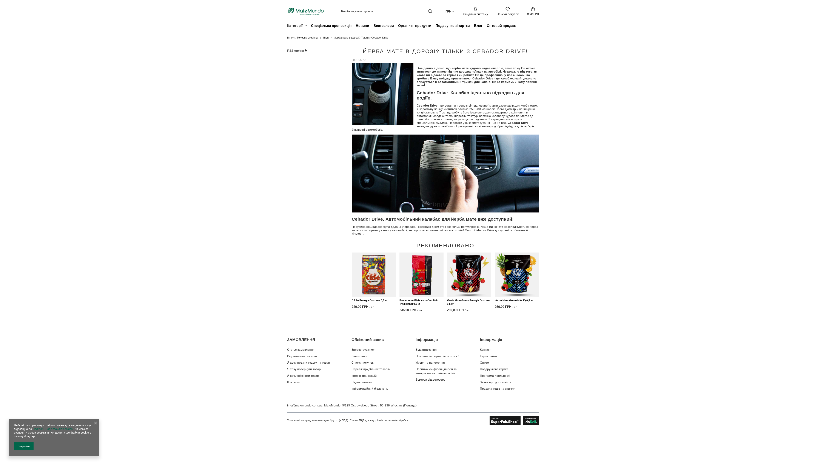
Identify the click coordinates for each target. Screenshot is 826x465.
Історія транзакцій (364, 375)
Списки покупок (362, 362)
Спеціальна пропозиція (331, 26)
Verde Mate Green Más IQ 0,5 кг (514, 300)
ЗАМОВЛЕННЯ (301, 340)
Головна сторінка (307, 37)
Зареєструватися (363, 349)
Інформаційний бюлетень (369, 388)
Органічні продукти (414, 26)
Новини (362, 26)
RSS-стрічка (296, 50)
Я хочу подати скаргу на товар (308, 362)
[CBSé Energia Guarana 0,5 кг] (374, 275)
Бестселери (383, 26)
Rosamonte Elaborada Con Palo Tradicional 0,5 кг (418, 302)
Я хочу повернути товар (304, 369)
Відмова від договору (430, 379)
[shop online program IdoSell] (514, 420)
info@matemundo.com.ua (304, 405)
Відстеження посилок (302, 356)
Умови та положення (430, 362)
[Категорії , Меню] (307, 26)
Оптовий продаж (501, 26)
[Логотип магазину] (306, 11)
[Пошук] (430, 11)
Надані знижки (361, 382)
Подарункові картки (453, 26)
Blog (326, 37)
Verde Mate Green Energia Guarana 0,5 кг (468, 302)
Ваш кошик (359, 356)
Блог (478, 26)
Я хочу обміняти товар (303, 375)
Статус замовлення (300, 349)
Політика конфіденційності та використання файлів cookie (436, 371)
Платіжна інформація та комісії (437, 356)
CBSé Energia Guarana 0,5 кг (369, 300)
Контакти (293, 382)
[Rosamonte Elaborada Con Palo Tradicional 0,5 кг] (421, 275)
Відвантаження (426, 349)
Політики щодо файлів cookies (53, 429)
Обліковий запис (367, 340)
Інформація (427, 340)
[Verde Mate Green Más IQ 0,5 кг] (517, 275)
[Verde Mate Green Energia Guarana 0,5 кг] (469, 275)
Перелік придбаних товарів (370, 369)
